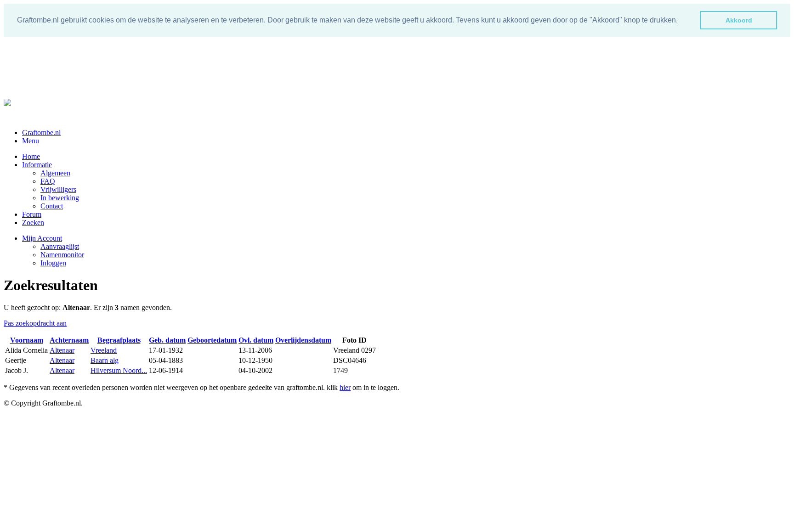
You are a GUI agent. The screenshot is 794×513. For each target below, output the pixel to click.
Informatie (37, 165)
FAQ (47, 181)
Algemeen (55, 173)
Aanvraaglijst (59, 246)
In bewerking (59, 198)
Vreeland (104, 350)
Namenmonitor (62, 255)
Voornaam (26, 340)
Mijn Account (42, 238)
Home (31, 156)
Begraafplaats (119, 340)
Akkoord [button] (739, 20)
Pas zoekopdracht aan (35, 323)
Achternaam (69, 340)
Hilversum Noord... (119, 370)
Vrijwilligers (58, 189)
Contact (51, 206)
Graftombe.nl (41, 132)
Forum (31, 214)
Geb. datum (167, 340)
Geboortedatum (212, 340)
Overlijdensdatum (303, 340)
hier (345, 387)
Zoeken (33, 222)
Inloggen (53, 263)
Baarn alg (105, 360)
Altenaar (62, 350)
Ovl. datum (255, 340)
